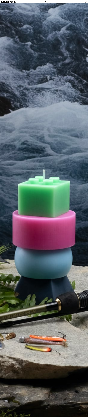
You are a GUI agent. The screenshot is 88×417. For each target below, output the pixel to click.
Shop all (47, 2)
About (66, 2)
